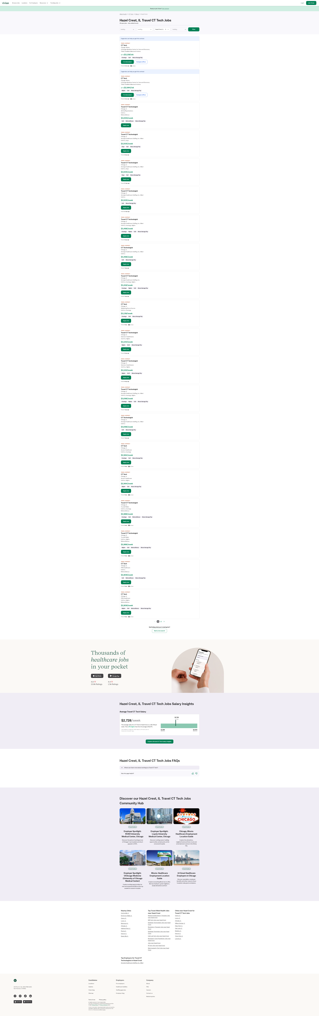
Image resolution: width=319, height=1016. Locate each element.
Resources (43, 3)
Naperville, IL (124, 936)
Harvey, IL (124, 933)
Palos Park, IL (179, 926)
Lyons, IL (123, 921)
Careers (148, 990)
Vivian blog (91, 990)
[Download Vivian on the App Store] (97, 676)
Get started (165, 8)
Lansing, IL (178, 939)
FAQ (147, 987)
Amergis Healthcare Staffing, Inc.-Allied (132, 963)
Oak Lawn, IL (178, 928)
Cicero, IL (123, 918)
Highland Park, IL (125, 928)
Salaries (90, 987)
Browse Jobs (16, 3)
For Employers (33, 3)
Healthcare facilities (121, 987)
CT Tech (131, 14)
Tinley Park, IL (179, 936)
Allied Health (123, 14)
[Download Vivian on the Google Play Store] (114, 676)
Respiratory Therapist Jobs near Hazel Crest (159, 928)
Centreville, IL (125, 913)
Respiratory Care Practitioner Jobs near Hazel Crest (159, 939)
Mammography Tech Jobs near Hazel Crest (158, 949)
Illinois (137, 14)
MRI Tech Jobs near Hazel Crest (157, 920)
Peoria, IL (123, 931)
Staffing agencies (121, 990)
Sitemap (90, 993)
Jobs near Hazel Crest (154, 943)
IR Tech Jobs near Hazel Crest (156, 945)
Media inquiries (150, 996)
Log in (302, 3)
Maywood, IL (124, 923)
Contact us (149, 993)
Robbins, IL (178, 931)
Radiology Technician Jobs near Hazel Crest (158, 932)
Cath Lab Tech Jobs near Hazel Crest (158, 936)
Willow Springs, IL (180, 923)
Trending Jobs (54, 3)
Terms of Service (104, 1005)
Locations (24, 3)
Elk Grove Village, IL (126, 916)
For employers (120, 983)
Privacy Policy (95, 1005)
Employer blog (120, 993)
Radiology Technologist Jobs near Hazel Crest (159, 923)
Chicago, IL (124, 926)
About (148, 983)
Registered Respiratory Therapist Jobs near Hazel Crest (159, 916)
